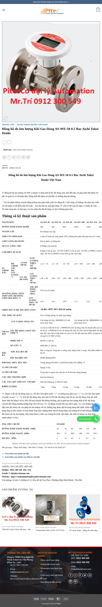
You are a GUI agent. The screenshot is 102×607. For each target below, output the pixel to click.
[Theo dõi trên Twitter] (85, 575)
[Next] (100, 515)
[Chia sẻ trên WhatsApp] (4, 157)
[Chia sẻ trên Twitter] (14, 157)
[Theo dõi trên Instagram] (75, 575)
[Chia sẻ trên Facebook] (9, 157)
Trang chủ (8, 125)
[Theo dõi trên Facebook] (71, 575)
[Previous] (2, 515)
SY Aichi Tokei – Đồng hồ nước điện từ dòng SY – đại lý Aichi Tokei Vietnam (84, 530)
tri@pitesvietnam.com (19, 572)
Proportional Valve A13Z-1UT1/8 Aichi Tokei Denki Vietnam (51, 530)
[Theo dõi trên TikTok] (80, 575)
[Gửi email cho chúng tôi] (90, 575)
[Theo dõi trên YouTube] (75, 581)
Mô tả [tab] (5, 168)
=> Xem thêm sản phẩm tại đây (15, 453)
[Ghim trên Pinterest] (23, 157)
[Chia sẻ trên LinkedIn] (28, 157)
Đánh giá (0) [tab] (15, 168)
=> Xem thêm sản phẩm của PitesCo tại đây (21, 457)
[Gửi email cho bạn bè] (19, 157)
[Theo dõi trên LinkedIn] (71, 581)
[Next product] (4, 142)
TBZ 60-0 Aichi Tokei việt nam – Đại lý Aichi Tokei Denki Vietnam (17, 530)
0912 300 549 (22, 565)
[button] (3, 10)
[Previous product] (9, 142)
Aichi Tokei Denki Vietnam (32, 125)
